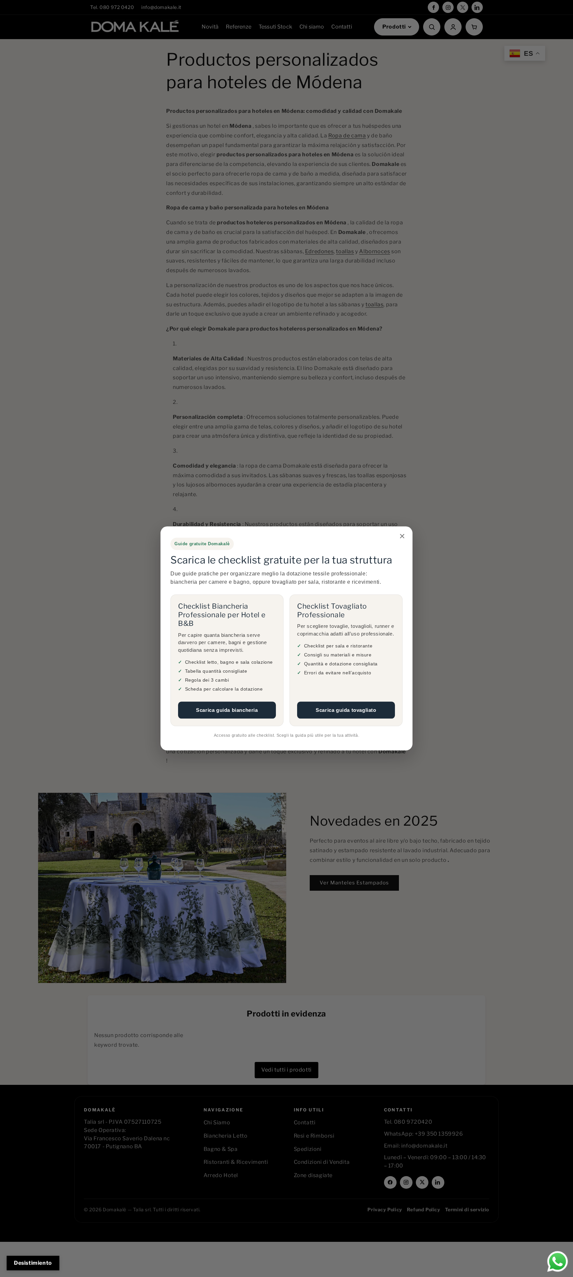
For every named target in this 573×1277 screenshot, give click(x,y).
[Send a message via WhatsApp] (557, 1261)
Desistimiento (33, 1263)
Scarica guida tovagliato (346, 710)
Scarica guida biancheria (227, 710)
